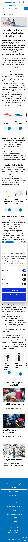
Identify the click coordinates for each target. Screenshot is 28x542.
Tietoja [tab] (23, 245)
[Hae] (26, 8)
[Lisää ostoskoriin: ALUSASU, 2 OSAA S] (9, 372)
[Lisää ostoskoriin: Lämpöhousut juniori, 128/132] (20, 374)
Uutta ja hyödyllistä (10, 13)
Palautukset (14, 521)
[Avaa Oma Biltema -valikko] (20, 2)
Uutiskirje (14, 487)
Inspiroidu (18, 13)
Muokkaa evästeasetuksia (14, 506)
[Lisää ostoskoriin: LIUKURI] (9, 128)
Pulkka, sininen (19, 123)
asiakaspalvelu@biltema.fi (14, 532)
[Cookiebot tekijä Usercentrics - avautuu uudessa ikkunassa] (20, 242)
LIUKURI (6, 123)
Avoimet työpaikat (14, 491)
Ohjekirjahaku (14, 499)
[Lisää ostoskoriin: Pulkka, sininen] (20, 128)
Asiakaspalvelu (14, 480)
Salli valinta (14, 294)
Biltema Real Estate (14, 495)
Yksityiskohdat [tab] (14, 245)
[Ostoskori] (25, 2)
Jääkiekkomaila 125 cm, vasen (8, 203)
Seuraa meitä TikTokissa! (14, 518)
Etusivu (3, 13)
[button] (14, 5)
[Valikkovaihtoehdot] (2, 2)
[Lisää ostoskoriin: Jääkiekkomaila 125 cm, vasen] (9, 210)
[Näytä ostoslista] (23, 2)
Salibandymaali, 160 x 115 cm (19, 203)
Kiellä (14, 299)
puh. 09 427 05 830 (14, 530)
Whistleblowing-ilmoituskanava (14, 514)
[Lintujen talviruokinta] (14, 451)
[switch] (24, 275)
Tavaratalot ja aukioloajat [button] (14, 484)
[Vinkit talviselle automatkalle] (14, 421)
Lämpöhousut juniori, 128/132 (18, 367)
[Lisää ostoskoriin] (5, 128)
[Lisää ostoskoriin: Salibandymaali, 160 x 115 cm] (20, 210)
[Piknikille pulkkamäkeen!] (14, 395)
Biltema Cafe (14, 503)
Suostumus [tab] (5, 245)
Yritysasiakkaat (14, 510)
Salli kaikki (14, 290)
